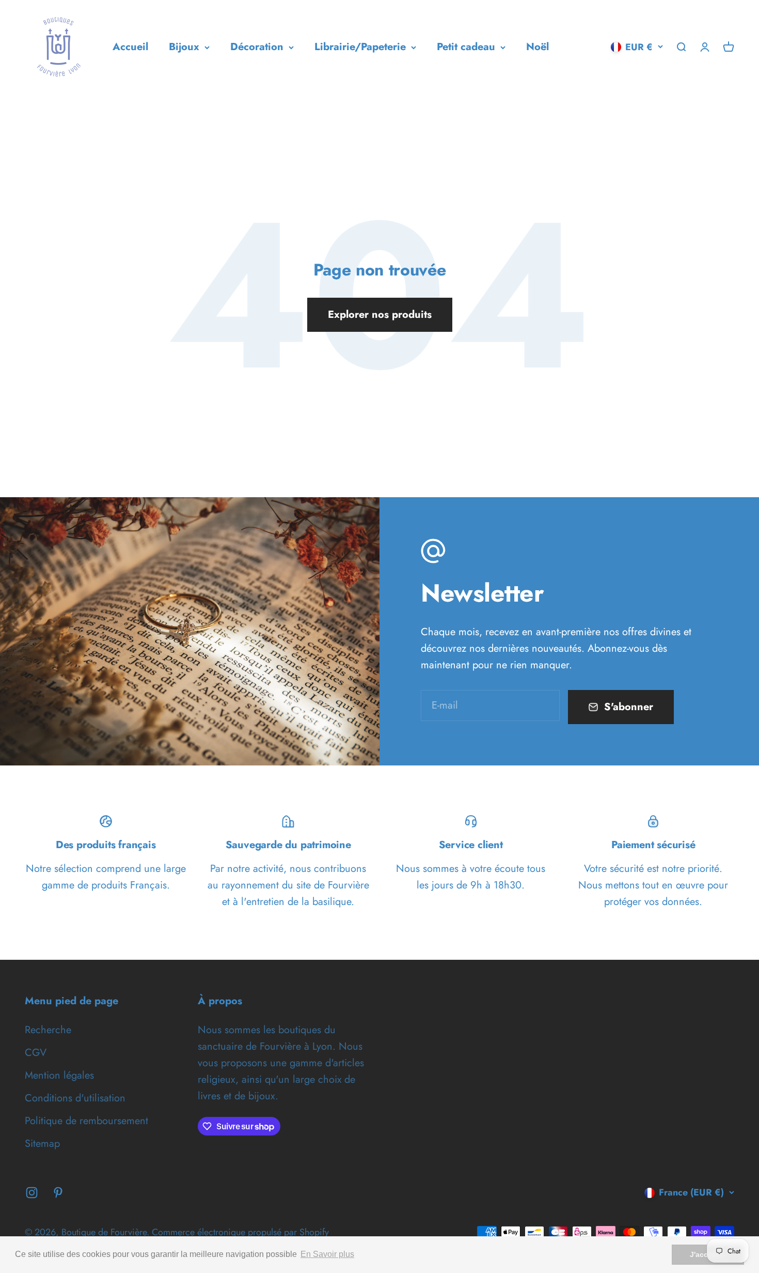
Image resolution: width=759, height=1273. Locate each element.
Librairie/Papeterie (360, 46)
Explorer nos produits (380, 314)
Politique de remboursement (86, 1120)
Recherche (48, 1029)
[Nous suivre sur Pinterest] (58, 1193)
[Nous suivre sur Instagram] (32, 1193)
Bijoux (184, 46)
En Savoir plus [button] (327, 1254)
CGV (35, 1052)
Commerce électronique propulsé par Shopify (240, 1232)
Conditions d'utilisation (75, 1098)
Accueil (130, 46)
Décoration (256, 46)
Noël (537, 46)
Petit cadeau (466, 46)
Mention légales (59, 1075)
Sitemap (42, 1143)
